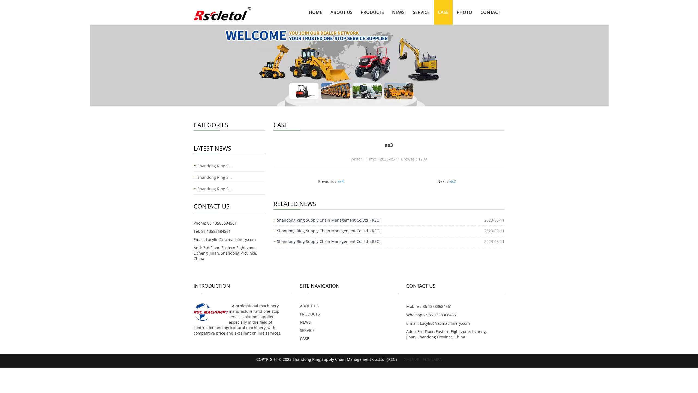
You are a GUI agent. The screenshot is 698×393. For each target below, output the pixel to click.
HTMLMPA (432, 359)
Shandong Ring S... (214, 165)
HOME (315, 12)
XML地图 (411, 359)
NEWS (398, 12)
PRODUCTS (372, 12)
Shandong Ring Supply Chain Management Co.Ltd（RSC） (330, 220)
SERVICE (421, 12)
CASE (443, 12)
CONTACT (490, 12)
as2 (453, 181)
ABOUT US (341, 12)
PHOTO (464, 12)
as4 (341, 181)
